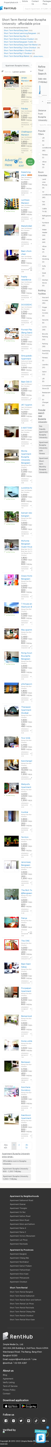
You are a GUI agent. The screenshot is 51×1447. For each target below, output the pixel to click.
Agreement (8, 1378)
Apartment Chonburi (18, 1281)
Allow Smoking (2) (45, 258)
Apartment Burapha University (18, 65)
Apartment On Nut (18, 1211)
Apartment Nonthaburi (19, 1261)
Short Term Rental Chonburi (21, 1315)
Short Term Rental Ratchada (22, 1307)
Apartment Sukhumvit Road (21, 1200)
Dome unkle (26, 1040)
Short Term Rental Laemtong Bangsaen (20, 33)
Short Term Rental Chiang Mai (22, 1311)
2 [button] (19, 1144)
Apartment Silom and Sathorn (22, 1223)
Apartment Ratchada (19, 1243)
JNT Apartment (28, 404)
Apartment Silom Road (19, 1219)
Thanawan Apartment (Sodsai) (26, 709)
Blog (5, 1374)
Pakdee (24, 108)
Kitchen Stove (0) (45, 282)
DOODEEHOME (28, 304)
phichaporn (26, 683)
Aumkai (24, 811)
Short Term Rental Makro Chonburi (18, 50)
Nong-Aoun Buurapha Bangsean (26, 655)
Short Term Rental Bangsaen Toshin (18, 41)
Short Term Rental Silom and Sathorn (25, 1299)
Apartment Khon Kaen (19, 1273)
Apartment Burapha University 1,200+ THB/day (15, 1177)
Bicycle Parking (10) (45, 336)
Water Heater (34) (44, 232)
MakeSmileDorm (28, 225)
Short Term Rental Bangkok (21, 1291)
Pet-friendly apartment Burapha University (43, 431)
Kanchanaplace (28, 760)
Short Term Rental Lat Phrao (22, 1303)
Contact (6, 1393)
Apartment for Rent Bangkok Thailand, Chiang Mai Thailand (12, 8)
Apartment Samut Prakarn (21, 1265)
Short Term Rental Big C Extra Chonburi (20, 47)
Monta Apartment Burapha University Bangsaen (26, 456)
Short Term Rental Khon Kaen (22, 1319)
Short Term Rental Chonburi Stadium (19, 38)
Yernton (24, 836)
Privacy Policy (9, 1389)
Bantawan (25, 1061)
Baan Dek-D (26, 381)
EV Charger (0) (45, 402)
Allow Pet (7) (44, 164)
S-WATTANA (27, 427)
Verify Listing (9, 1382)
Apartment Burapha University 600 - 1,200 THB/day (15, 1169)
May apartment (28, 629)
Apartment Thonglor (18, 1207)
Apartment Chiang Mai (19, 1257)
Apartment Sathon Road (20, 1215)
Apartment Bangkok (18, 1253)
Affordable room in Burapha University (14, 1162)
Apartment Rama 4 (18, 1227)
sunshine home (28, 487)
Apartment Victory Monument (22, 1235)
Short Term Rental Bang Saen (16, 30)
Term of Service (10, 1385)
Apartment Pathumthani (20, 1269)
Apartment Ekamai (17, 1204)
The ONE (25, 940)
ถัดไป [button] (27, 1146)
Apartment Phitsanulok (19, 1277)
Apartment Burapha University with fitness (43, 447)
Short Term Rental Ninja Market (16, 55)
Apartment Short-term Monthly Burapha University (43, 465)
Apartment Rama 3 (18, 1231)
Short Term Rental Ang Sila (15, 35)
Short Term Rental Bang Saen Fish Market (21, 44)
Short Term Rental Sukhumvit (22, 1295)
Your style (25, 737)
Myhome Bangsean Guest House (27, 543)
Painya (24, 918)
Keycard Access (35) (45, 299)
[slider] (40, 95)
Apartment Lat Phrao (19, 1239)
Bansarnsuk (26, 1015)
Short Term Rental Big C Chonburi (18, 53)
